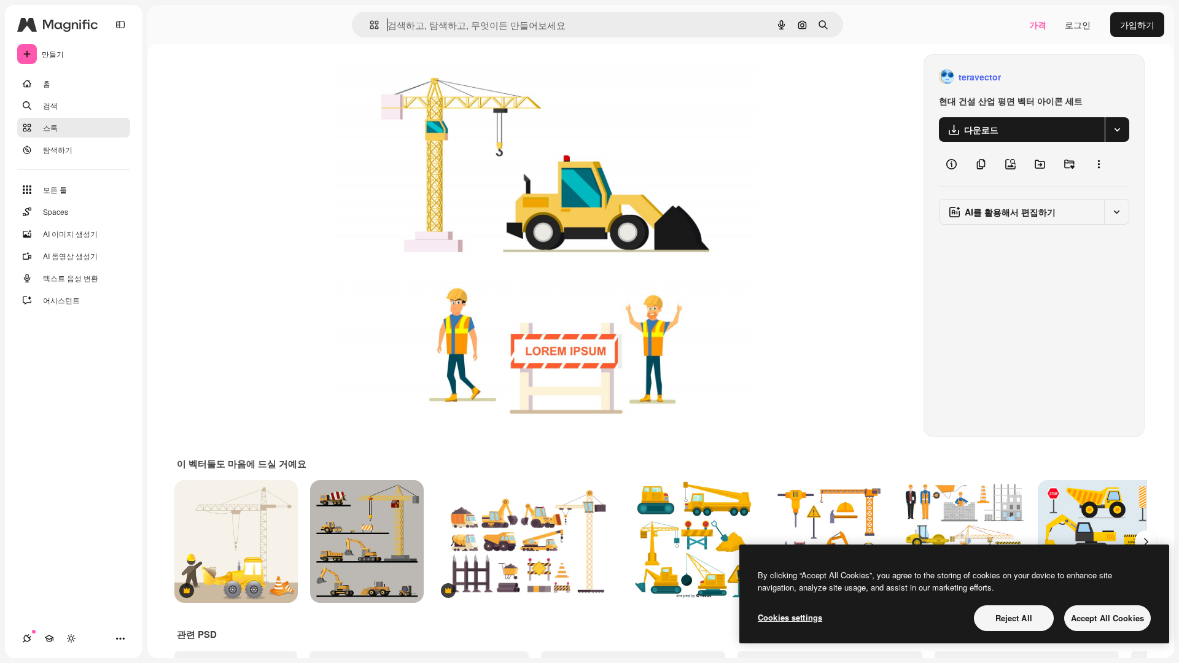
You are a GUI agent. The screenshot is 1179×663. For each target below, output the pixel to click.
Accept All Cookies (1107, 618)
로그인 (1078, 24)
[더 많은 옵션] (1098, 164)
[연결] (27, 638)
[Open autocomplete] (369, 24)
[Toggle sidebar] (120, 24)
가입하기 (1137, 24)
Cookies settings (790, 617)
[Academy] (49, 638)
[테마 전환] (71, 638)
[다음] (1146, 541)
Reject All (1013, 618)
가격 (1037, 24)
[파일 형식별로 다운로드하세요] (1117, 129)
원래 (404, 77)
